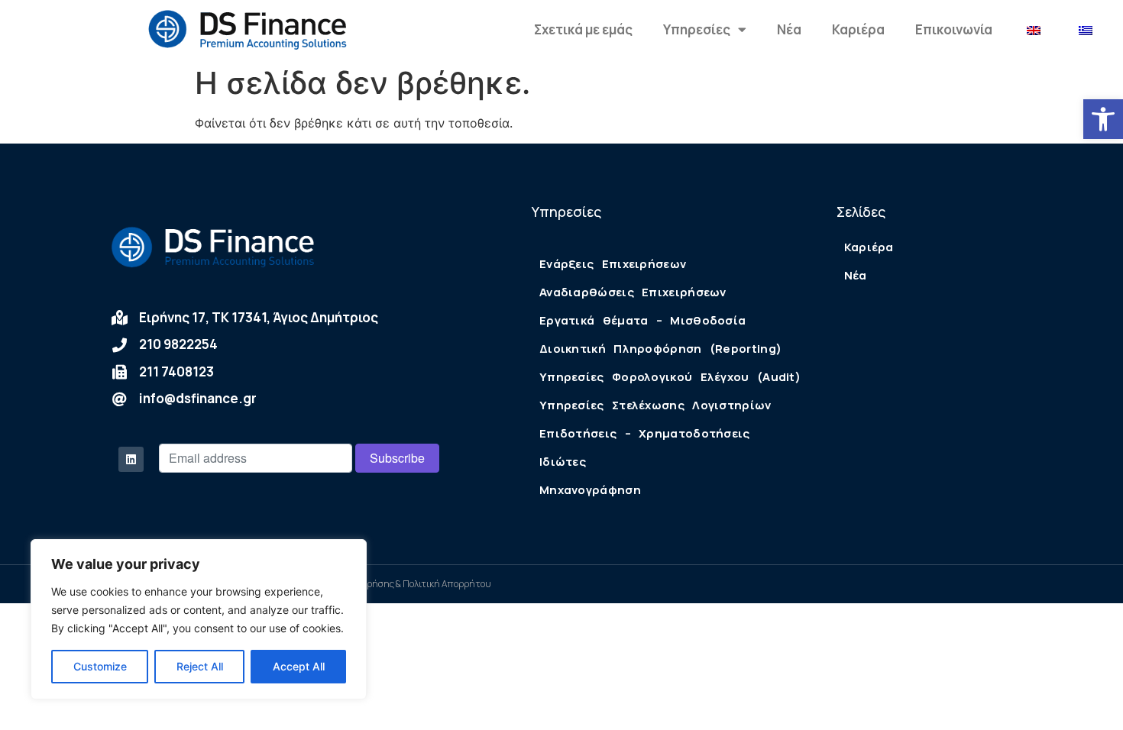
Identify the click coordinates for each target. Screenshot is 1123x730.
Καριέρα (858, 29)
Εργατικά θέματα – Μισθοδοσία (642, 320)
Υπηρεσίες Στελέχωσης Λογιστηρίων (655, 405)
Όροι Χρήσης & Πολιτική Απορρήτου (415, 583)
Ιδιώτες (562, 462)
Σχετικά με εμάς (583, 29)
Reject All (199, 666)
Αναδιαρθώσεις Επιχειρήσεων (633, 292)
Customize (100, 666)
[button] (1103, 119)
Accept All (299, 666)
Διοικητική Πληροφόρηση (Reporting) (660, 349)
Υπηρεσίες (696, 29)
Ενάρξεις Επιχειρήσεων (612, 264)
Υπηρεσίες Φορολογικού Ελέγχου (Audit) (670, 377)
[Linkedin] (131, 459)
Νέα (789, 29)
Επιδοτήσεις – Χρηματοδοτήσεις (644, 433)
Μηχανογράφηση (590, 490)
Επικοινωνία (953, 29)
